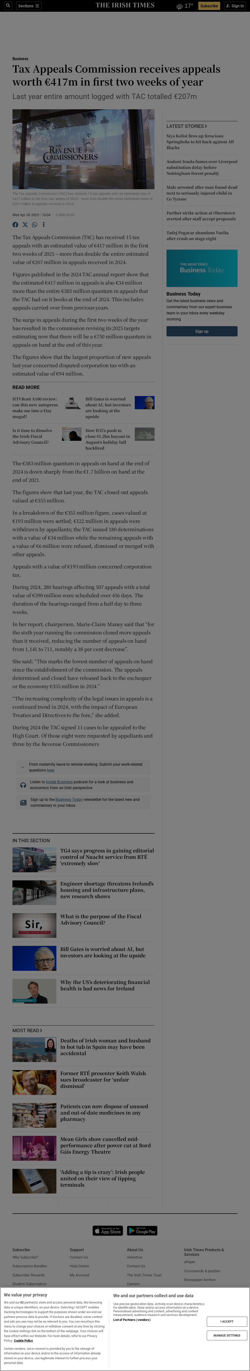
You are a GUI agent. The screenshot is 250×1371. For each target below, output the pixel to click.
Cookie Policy (23, 1340)
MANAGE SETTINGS (227, 1335)
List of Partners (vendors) (131, 1320)
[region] (125, 1329)
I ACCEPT (227, 1321)
